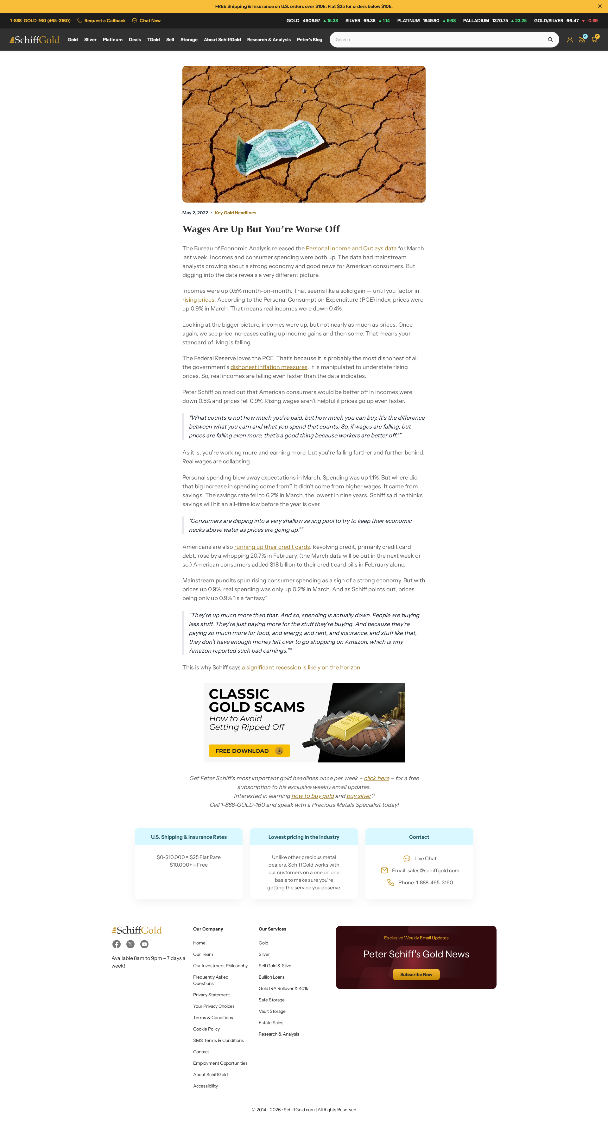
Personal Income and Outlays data (351, 248)
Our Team (203, 954)
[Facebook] (116, 944)
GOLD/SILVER (566, 20)
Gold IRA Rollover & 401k (283, 988)
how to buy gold (312, 796)
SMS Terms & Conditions (218, 1040)
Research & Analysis (279, 1034)
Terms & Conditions (213, 1017)
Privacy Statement (211, 995)
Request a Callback (105, 20)
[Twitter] (130, 944)
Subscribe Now (416, 974)
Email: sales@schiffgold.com (425, 870)
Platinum (426, 20)
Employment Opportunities (220, 1063)
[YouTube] (144, 944)
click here (376, 778)
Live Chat (426, 858)
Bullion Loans (272, 977)
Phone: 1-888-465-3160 (425, 882)
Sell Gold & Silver (276, 965)
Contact (201, 1052)
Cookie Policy (206, 1029)
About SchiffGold (210, 1074)
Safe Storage (272, 1000)
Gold (312, 20)
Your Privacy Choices (214, 1006)
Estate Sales (271, 1022)
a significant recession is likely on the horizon (301, 667)
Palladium (495, 20)
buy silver (358, 796)
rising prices (198, 299)
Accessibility (205, 1086)
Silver (367, 20)
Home (199, 943)
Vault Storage (272, 1011)
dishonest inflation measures (269, 367)
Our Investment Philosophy (220, 965)
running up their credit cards (272, 546)
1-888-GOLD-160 (40, 20)
